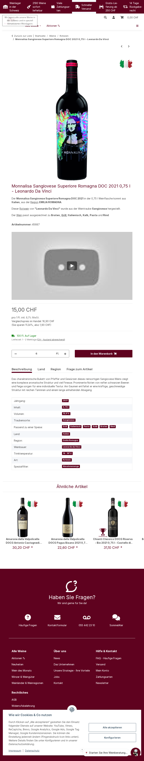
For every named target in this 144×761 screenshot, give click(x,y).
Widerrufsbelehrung (23, 705)
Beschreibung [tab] (22, 369)
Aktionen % (18, 658)
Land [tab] (41, 369)
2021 (65, 400)
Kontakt (58, 682)
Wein (19, 215)
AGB (14, 699)
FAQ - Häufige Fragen (108, 658)
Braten (103, 426)
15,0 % (66, 413)
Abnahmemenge (71, 466)
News (57, 658)
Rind (112, 426)
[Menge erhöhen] (65, 353)
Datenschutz (32, 750)
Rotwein (24, 208)
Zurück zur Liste (23, 35)
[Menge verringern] (15, 353)
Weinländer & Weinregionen (27, 682)
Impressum (15, 750)
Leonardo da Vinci (71, 447)
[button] (105, 17)
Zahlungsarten (104, 676)
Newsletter (102, 682)
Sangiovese (68, 420)
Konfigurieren (112, 737)
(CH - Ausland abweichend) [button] (51, 339)
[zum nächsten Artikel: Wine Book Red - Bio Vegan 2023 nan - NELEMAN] (128, 46)
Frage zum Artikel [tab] (80, 369)
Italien (66, 434)
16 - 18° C (67, 453)
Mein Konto (102, 670)
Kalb (95, 426)
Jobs (57, 676)
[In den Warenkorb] (14, 58)
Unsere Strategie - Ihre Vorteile (72, 670)
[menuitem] (53, 25)
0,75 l (65, 407)
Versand (100, 664)
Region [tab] (56, 369)
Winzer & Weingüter (23, 676)
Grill (63, 215)
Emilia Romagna (70, 440)
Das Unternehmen (64, 664)
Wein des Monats (22, 670)
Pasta (87, 426)
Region (34, 202)
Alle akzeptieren (112, 727)
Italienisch (75, 426)
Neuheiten (17, 664)
